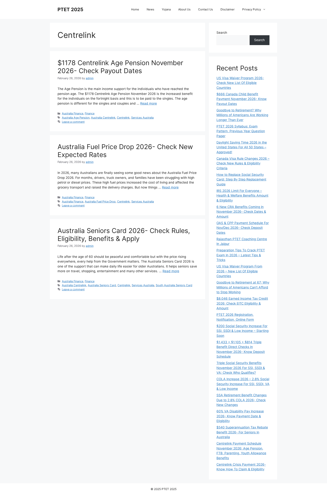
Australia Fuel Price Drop (100, 201)
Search (221, 32)
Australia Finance (72, 113)
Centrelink (123, 117)
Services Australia (142, 117)
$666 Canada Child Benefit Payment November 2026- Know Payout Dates (241, 99)
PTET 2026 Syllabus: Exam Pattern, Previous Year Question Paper (240, 131)
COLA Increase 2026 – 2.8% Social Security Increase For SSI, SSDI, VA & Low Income (242, 384)
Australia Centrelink (103, 117)
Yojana (166, 9)
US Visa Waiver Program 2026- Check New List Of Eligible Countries (240, 83)
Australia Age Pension (76, 117)
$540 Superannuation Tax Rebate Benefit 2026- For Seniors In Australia (242, 432)
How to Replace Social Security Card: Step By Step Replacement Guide (241, 179)
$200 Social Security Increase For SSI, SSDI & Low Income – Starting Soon (242, 331)
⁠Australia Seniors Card (102, 285)
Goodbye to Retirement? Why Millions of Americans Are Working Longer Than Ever (242, 115)
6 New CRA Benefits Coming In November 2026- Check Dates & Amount (241, 211)
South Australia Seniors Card (174, 285)
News (150, 9)
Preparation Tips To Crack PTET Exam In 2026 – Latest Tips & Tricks (240, 255)
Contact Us (205, 9)
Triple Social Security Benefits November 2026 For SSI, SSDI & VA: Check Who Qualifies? (240, 368)
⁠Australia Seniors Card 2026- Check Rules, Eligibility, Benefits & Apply (124, 234)
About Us (184, 9)
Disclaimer (227, 9)
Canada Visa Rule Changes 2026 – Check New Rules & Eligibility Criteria (242, 163)
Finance (89, 113)
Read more (148, 103)
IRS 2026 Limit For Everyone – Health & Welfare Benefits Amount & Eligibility (242, 195)
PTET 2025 (70, 9)
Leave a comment (73, 121)
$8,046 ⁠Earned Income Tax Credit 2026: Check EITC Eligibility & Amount (242, 303)
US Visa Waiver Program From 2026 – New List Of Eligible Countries (239, 271)
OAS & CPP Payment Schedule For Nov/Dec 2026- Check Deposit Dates (242, 228)
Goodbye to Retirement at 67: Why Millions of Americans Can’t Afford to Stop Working (242, 287)
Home (135, 9)
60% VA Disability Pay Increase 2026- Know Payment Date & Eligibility (240, 416)
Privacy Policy (251, 9)
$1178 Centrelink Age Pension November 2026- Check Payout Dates (120, 67)
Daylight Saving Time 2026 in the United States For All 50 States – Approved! (241, 147)
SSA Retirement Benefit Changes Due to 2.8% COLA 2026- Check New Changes (241, 400)
